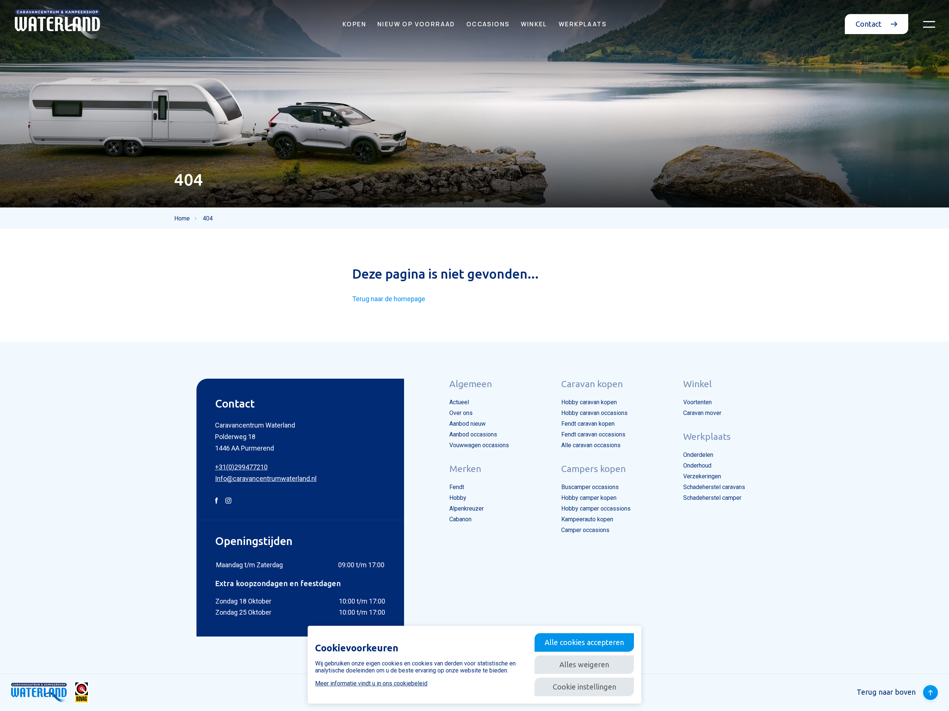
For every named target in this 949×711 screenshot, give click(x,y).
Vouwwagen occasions (479, 445)
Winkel (534, 24)
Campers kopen (593, 469)
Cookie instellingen (584, 686)
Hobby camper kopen (588, 497)
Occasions (488, 24)
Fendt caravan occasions (593, 434)
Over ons (461, 412)
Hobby (457, 497)
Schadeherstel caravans (714, 487)
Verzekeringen (702, 476)
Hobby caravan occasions (594, 412)
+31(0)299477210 (241, 467)
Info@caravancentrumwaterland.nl (266, 478)
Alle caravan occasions (591, 445)
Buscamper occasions (590, 487)
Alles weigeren (584, 664)
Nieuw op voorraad (416, 24)
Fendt (456, 487)
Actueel (459, 402)
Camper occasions (585, 530)
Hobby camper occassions (596, 508)
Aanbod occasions (473, 434)
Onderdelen (698, 454)
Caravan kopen (592, 384)
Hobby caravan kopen (589, 402)
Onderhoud (697, 465)
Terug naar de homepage (388, 299)
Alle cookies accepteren (584, 642)
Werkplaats (582, 24)
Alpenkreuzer (466, 508)
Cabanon (460, 519)
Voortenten (697, 402)
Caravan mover (702, 412)
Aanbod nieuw (467, 423)
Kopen (354, 24)
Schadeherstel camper (712, 497)
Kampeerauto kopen (587, 519)
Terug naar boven (886, 692)
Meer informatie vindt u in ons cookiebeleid (371, 683)
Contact (869, 24)
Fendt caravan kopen (588, 423)
